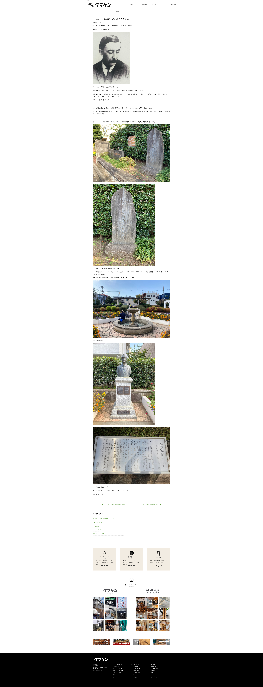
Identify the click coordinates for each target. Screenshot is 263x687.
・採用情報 (134, 677)
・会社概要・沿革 (136, 672)
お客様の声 (153, 666)
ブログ (152, 674)
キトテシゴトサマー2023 (99, 529)
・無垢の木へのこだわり (118, 666)
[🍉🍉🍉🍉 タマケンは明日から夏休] (98, 602)
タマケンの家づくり (117, 664)
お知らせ (153, 672)
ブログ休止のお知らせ (98, 522)
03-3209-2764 (99, 671)
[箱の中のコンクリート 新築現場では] (98, 613)
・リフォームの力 (116, 672)
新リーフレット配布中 (98, 533)
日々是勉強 (96, 526)
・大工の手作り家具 (117, 677)
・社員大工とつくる (117, 668)
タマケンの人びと (136, 668)
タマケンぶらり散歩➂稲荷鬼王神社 (149, 504)
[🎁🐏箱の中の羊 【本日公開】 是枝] (110, 613)
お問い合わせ (154, 677)
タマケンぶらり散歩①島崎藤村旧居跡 (114, 504)
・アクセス (134, 674)
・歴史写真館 (135, 666)
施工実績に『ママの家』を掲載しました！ (103, 518)
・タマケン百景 (135, 670)
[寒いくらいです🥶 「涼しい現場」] (110, 602)
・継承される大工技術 (117, 670)
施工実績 (153, 664)
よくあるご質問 (154, 668)
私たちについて (135, 664)
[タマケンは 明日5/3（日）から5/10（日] (98, 625)
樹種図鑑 (153, 670)
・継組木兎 (115, 674)
